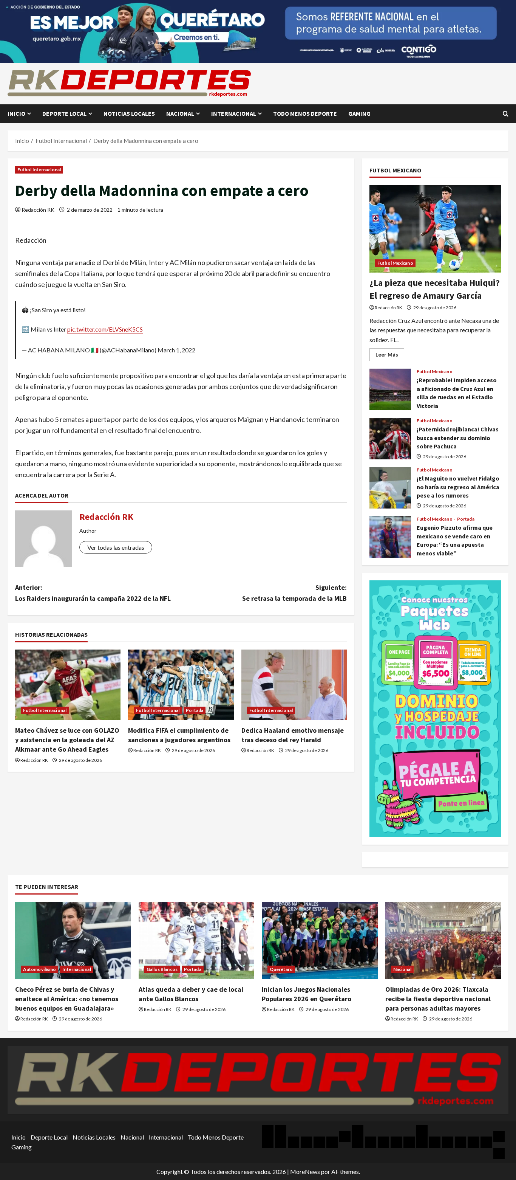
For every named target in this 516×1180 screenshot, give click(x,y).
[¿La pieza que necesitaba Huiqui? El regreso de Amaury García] (435, 229)
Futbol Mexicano (395, 263)
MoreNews (305, 1171)
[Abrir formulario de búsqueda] (505, 113)
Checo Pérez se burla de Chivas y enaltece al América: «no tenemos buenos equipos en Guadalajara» (66, 999)
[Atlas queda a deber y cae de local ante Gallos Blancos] (197, 940)
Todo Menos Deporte (305, 113)
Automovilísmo (39, 969)
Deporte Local (64, 113)
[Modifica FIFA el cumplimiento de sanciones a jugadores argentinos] (180, 685)
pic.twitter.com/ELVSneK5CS (105, 329)
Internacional (233, 113)
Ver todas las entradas (115, 547)
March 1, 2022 (176, 350)
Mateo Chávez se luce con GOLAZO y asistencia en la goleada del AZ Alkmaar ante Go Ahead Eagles (67, 740)
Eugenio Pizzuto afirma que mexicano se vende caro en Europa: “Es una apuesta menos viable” (390, 537)
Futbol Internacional (39, 169)
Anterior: (93, 593)
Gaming (359, 113)
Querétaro (281, 969)
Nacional (180, 113)
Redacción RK (38, 209)
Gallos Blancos (162, 969)
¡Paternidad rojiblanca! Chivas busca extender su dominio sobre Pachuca (390, 438)
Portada (194, 710)
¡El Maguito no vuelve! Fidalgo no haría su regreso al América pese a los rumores (390, 488)
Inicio (16, 113)
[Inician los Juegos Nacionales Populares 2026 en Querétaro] (320, 940)
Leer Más (389, 356)
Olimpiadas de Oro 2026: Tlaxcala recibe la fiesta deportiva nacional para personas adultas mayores (438, 999)
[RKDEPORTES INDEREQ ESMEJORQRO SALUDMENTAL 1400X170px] (258, 30)
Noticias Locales (129, 113)
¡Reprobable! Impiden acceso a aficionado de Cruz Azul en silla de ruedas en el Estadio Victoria (390, 389)
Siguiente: (294, 593)
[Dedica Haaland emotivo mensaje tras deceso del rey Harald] (294, 685)
